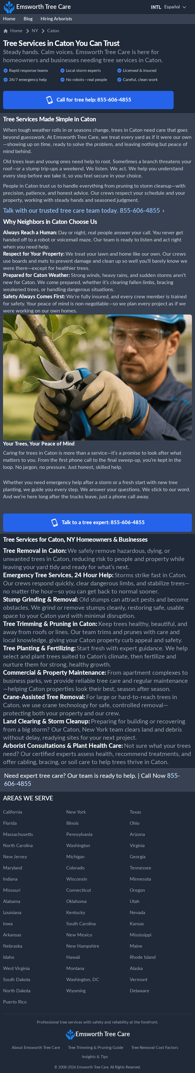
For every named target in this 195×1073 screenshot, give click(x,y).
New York (76, 812)
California (12, 812)
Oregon (137, 890)
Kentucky (75, 913)
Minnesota (140, 879)
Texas (135, 812)
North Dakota (16, 991)
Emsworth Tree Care (92, 1067)
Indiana (10, 879)
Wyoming (76, 991)
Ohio (134, 823)
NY (35, 31)
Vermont (138, 980)
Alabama (11, 901)
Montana (75, 968)
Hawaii (73, 957)
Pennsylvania (79, 834)
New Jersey (15, 857)
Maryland (12, 868)
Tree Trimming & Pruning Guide (95, 1048)
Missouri (11, 890)
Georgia (137, 857)
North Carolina (18, 846)
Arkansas (12, 935)
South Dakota (16, 980)
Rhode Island (143, 957)
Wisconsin (76, 879)
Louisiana (12, 913)
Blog (28, 19)
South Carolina (81, 924)
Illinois (72, 823)
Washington (78, 846)
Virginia (137, 846)
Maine (136, 946)
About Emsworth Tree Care (36, 1048)
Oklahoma (76, 901)
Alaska (136, 968)
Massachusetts (18, 834)
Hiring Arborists (56, 19)
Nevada (137, 913)
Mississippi (140, 935)
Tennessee (140, 868)
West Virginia (16, 968)
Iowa (8, 924)
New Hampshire (82, 946)
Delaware (139, 991)
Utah (134, 901)
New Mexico (79, 935)
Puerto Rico (15, 1002)
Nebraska (12, 946)
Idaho (8, 957)
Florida (10, 823)
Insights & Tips (95, 1057)
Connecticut (78, 890)
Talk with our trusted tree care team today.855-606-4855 (81, 211)
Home (9, 19)
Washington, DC (82, 980)
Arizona (137, 834)
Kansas (137, 924)
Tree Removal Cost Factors (154, 1048)
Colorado (75, 868)
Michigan (75, 857)
